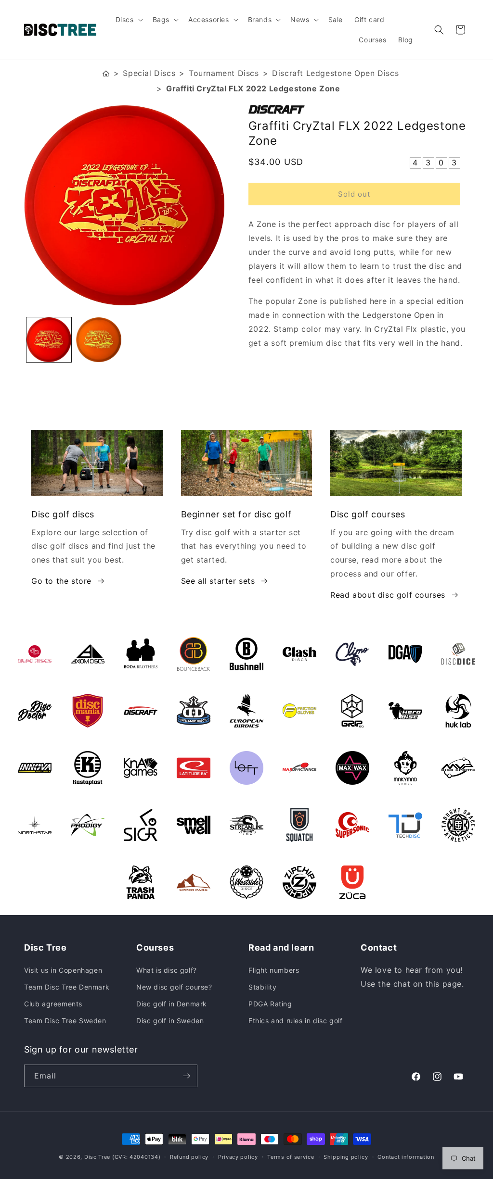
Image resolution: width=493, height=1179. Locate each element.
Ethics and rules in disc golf (295, 1020)
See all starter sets (218, 581)
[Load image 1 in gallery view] (48, 339)
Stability (262, 987)
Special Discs (149, 73)
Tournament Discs (224, 73)
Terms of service (290, 1157)
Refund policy (189, 1157)
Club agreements (53, 1004)
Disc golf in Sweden (170, 1020)
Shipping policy (346, 1157)
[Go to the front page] (106, 73)
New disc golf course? (174, 987)
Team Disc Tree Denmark (66, 987)
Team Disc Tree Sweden (65, 1020)
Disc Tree (97, 1157)
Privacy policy (238, 1157)
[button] (128, 20)
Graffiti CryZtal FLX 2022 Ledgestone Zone (253, 88)
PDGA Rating (270, 1004)
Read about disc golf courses (387, 595)
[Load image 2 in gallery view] (98, 339)
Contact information (405, 1157)
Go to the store (61, 581)
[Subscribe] (186, 1076)
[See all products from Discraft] (358, 109)
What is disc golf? (166, 970)
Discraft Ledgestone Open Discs (335, 73)
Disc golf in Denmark (171, 1004)
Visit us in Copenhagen (63, 970)
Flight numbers (273, 970)
